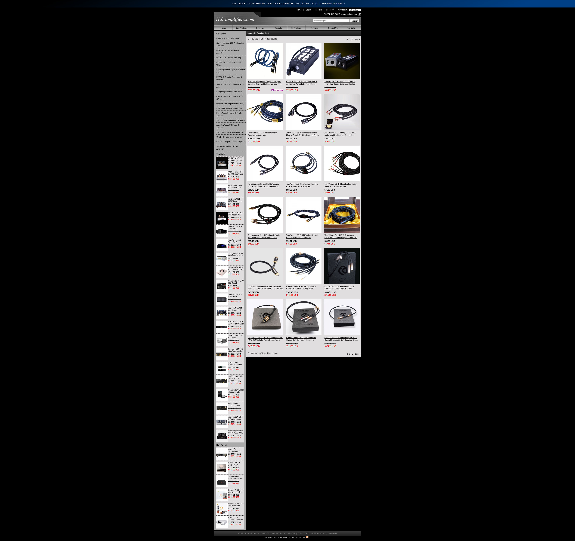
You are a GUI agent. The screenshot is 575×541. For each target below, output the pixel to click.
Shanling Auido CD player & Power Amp (230, 71)
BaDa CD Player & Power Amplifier (230, 142)
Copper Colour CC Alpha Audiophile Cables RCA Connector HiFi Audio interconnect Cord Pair (339, 287)
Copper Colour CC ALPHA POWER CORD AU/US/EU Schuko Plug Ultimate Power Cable (265, 339)
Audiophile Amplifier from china (229, 108)
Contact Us (333, 28)
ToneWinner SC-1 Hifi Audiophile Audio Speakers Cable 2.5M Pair (340, 185)
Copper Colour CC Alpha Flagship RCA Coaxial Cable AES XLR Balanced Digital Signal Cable (341, 339)
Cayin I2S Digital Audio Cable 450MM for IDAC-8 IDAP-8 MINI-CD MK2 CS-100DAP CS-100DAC (265, 287)
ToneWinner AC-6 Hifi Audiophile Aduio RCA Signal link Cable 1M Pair (302, 185)
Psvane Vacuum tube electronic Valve (229, 63)
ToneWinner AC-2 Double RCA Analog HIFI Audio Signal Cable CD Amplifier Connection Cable (263, 185)
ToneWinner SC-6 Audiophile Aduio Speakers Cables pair (262, 134)
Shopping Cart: (332, 14)
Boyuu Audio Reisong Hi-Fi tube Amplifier (229, 114)
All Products (296, 28)
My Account (342, 10)
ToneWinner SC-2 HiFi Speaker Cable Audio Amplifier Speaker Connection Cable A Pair (339, 134)
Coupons (260, 28)
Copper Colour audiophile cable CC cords (229, 97)
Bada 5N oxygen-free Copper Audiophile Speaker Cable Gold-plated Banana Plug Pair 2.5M (265, 83)
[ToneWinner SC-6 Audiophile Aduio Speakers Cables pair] (265, 112)
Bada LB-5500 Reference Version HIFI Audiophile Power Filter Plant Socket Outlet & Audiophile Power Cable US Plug (303, 83)
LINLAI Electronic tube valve (227, 38)
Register (318, 10)
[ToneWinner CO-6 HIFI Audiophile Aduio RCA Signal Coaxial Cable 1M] (303, 215)
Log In (308, 10)
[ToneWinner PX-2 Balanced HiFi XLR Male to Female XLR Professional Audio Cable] (303, 112)
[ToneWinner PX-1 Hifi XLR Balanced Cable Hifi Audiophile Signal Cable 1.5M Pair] (342, 215)
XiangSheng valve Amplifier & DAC (230, 132)
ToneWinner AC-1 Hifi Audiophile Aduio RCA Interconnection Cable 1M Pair (264, 236)
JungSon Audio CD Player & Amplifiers (227, 126)
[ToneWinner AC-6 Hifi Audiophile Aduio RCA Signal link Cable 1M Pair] (303, 163)
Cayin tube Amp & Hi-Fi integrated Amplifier (230, 44)
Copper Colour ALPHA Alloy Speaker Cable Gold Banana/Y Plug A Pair (301, 287)
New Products (242, 28)
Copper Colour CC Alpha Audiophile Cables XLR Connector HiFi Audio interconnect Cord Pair (301, 339)
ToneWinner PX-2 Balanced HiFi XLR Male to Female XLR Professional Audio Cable (302, 134)
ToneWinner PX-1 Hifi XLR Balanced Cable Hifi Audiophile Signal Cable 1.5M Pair (340, 236)
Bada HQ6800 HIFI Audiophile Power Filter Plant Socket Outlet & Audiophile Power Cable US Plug (339, 83)
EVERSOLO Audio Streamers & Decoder (229, 78)
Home (299, 10)
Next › (357, 39)
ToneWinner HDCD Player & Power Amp (230, 85)
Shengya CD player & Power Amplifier (228, 147)
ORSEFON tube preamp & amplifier (230, 137)
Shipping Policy (318, 533)
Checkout (330, 10)
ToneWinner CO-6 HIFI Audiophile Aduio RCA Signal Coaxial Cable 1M (302, 236)
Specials (278, 28)
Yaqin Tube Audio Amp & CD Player (230, 120)
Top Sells (351, 28)
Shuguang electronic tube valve (229, 92)
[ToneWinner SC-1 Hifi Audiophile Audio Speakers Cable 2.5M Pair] (342, 163)
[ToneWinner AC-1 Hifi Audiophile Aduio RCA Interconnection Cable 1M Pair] (265, 215)
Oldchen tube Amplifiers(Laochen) (230, 104)
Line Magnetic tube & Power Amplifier (227, 51)
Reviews (314, 28)
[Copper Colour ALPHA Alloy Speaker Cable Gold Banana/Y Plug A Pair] (303, 266)
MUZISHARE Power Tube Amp (228, 58)
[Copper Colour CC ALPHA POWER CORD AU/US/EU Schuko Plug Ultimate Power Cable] (265, 317)
